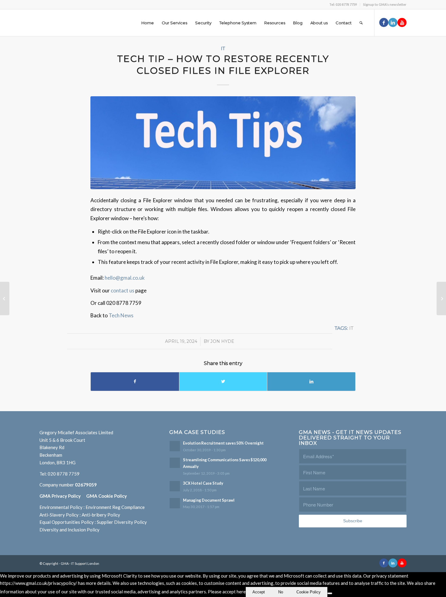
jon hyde (222, 341)
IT (223, 48)
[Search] (361, 22)
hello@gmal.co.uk (125, 278)
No (280, 592)
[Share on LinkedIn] (311, 381)
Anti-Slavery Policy (59, 514)
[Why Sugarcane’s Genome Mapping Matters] (441, 298)
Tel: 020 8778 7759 (343, 4)
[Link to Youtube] (402, 22)
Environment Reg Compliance (115, 507)
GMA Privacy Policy (62, 496)
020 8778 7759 (63, 473)
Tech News (121, 315)
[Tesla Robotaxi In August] (4, 298)
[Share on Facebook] (135, 381)
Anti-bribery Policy (101, 514)
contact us (123, 290)
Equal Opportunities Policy (66, 522)
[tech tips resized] (223, 142)
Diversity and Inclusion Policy (69, 529)
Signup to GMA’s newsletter (385, 4)
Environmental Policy (61, 507)
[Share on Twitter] (223, 381)
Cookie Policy (308, 592)
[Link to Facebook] (383, 22)
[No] (329, 593)
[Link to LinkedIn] (392, 22)
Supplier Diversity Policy (122, 522)
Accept (258, 592)
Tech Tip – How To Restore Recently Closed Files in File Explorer (223, 64)
